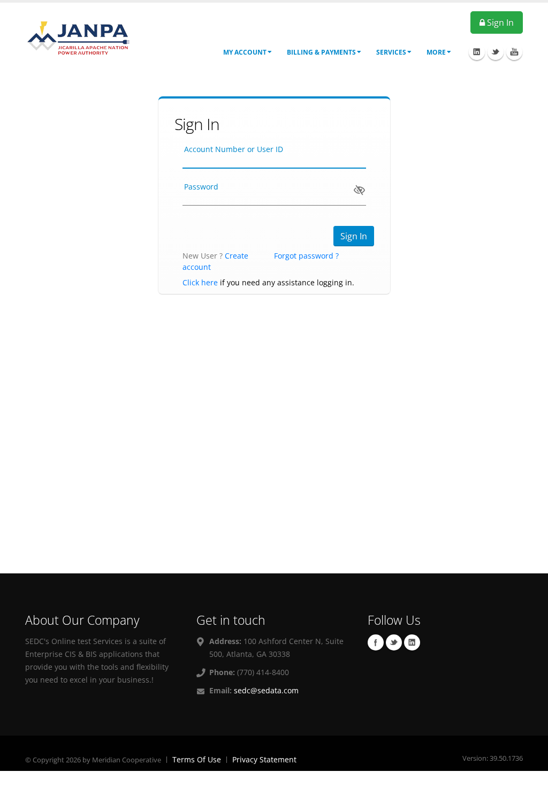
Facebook (376, 642)
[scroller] (529, 774)
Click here (200, 282)
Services (391, 52)
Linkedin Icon (477, 52)
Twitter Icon (496, 52)
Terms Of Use (196, 759)
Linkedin (412, 642)
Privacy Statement (264, 759)
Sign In (499, 22)
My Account (245, 52)
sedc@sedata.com (266, 690)
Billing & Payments (321, 52)
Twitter (394, 642)
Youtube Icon (514, 52)
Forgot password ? (306, 256)
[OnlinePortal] (78, 37)
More (436, 52)
